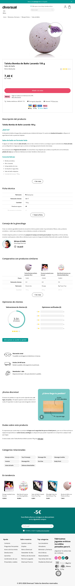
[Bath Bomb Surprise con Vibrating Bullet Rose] (23, 486)
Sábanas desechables (28, 465)
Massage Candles (59, 457)
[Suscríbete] (51, 526)
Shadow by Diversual (45, 562)
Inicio (4, 17)
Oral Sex (40, 461)
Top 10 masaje (26, 457)
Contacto (7, 543)
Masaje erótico (9, 457)
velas (59, 229)
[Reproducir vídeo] (42, 417)
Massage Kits (25, 461)
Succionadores (43, 543)
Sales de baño (9, 465)
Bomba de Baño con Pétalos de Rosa (66, 495)
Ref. (5, 78)
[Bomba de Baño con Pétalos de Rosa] (67, 486)
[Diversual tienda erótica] (15, 6)
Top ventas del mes (44, 559)
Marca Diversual (26, 549)
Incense (7, 461)
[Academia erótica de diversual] (63, 557)
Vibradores (42, 546)
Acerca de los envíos (11, 549)
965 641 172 (21, 101)
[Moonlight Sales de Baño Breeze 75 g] (52, 486)
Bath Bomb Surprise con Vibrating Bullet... (22, 495)
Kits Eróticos (42, 553)
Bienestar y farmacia (45, 549)
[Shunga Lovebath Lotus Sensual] (8, 486)
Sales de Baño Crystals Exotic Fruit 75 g (38, 495)
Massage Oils (42, 457)
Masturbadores (43, 556)
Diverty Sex (30, 195)
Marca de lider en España (37, 2)
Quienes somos (26, 543)
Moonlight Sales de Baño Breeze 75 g (51, 495)
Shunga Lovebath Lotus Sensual (8, 495)
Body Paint (57, 461)
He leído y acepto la (37, 531)
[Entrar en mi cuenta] (65, 6)
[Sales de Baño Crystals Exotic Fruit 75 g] (38, 486)
